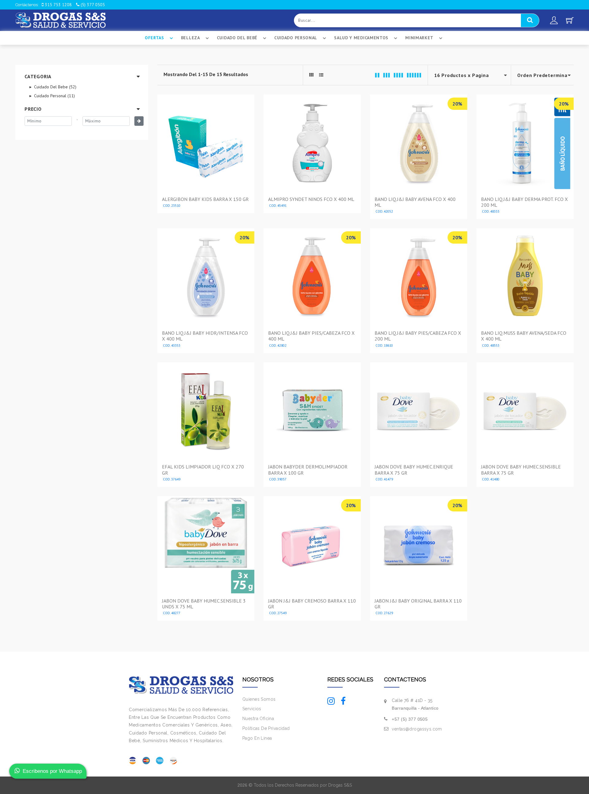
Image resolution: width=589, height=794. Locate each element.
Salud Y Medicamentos (361, 37)
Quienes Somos (258, 699)
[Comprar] (206, 206)
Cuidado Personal (295, 37)
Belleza (190, 37)
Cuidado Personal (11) (54, 95)
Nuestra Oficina (258, 718)
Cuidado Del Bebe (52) (54, 87)
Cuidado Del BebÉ (237, 37)
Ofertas (154, 37)
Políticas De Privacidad (266, 728)
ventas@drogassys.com (417, 729)
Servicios (251, 708)
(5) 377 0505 (92, 4)
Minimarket (419, 37)
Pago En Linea (257, 738)
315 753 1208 (58, 4)
